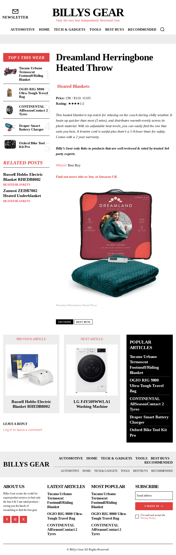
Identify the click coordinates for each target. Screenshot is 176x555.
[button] (162, 29)
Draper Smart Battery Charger (31, 127)
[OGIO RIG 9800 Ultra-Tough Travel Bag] (10, 92)
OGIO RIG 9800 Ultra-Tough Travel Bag (33, 93)
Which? (61, 165)
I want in (152, 506)
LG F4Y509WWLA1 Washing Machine (92, 404)
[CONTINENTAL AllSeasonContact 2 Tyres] (10, 110)
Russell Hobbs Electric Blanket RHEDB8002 (23, 177)
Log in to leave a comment (22, 430)
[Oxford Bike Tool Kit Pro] (10, 144)
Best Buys (83, 322)
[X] (23, 519)
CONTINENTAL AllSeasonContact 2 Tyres (33, 110)
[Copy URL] (168, 85)
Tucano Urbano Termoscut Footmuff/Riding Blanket (31, 73)
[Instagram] (15, 519)
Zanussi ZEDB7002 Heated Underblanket (22, 193)
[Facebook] (6, 519)
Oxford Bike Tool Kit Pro (32, 145)
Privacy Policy (148, 518)
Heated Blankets (16, 184)
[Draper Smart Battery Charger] (10, 127)
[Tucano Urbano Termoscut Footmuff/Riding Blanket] (10, 71)
